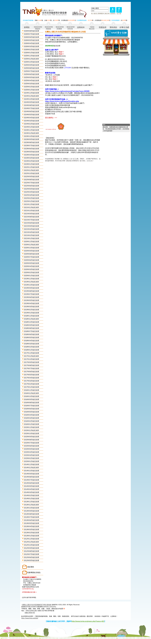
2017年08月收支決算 (31, 365)
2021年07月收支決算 (31, 220)
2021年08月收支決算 (31, 217)
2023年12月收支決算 (31, 130)
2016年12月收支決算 (31, 390)
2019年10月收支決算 (31, 285)
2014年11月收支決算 (31, 467)
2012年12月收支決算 (31, 539)
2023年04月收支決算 (31, 155)
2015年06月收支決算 (31, 446)
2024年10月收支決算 (31, 99)
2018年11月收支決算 (31, 319)
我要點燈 (102, 27)
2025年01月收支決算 (31, 90)
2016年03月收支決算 (31, 418)
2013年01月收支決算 (31, 536)
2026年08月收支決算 (31, 31)
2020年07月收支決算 (31, 257)
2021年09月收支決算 (31, 214)
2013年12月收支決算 (31, 502)
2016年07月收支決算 (31, 406)
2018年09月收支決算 (31, 325)
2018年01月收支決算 (31, 350)
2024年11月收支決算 (31, 96)
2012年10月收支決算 (31, 545)
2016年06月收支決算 (31, 409)
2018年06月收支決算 (31, 334)
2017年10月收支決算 (31, 359)
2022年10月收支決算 (31, 173)
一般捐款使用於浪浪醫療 (59, 27)
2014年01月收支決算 (31, 498)
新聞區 (27, 27)
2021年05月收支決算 (31, 226)
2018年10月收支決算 (31, 322)
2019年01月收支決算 (31, 313)
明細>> (61, 52)
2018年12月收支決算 (31, 316)
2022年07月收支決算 (31, 183)
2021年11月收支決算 (31, 207)
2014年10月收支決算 (31, 471)
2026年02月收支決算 (31, 49)
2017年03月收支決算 (31, 381)
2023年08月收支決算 (31, 142)
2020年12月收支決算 (31, 241)
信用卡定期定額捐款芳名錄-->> (56, 99)
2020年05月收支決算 (31, 263)
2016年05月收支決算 (31, 412)
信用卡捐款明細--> (52, 89)
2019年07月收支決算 (31, 294)
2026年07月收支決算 (31, 34)
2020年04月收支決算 (31, 266)
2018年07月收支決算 (31, 331)
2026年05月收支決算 (31, 40)
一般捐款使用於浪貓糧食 (48, 27)
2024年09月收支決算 (31, 102)
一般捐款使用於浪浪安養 (70, 27)
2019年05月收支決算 (31, 300)
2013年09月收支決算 (31, 511)
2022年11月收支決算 (31, 170)
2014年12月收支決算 (31, 464)
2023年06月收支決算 (31, 149)
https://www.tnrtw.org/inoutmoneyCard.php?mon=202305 (67, 91)
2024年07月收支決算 (31, 108)
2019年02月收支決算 (31, 310)
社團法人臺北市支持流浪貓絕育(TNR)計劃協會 (36, 604)
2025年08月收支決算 (31, 68)
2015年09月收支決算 (31, 437)
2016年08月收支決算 (31, 402)
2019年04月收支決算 (31, 303)
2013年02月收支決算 (31, 532)
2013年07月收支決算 (31, 517)
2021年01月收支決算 (31, 238)
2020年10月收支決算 (31, 248)
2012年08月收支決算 (31, 551)
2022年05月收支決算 (31, 189)
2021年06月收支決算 (31, 223)
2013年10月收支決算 (31, 508)
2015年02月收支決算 (31, 458)
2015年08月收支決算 (31, 440)
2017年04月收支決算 (31, 378)
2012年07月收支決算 (31, 554)
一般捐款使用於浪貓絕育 (37, 27)
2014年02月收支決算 (31, 495)
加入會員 (94, 13)
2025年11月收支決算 (31, 59)
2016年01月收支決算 (31, 424)
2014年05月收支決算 (31, 486)
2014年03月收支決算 (31, 492)
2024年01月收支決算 (31, 127)
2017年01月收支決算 (31, 387)
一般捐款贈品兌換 (91, 27)
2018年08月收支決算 (31, 328)
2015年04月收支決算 (31, 452)
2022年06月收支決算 (31, 186)
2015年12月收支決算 (31, 427)
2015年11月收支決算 (31, 430)
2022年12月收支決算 (31, 167)
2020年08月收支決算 (31, 254)
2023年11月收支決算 (31, 133)
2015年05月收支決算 (31, 449)
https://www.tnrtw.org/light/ (29, 618)
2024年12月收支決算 (31, 93)
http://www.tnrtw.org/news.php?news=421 (88, 621)
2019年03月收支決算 (31, 306)
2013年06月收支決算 (31, 520)
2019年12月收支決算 (31, 279)
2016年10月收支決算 (31, 396)
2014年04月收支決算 (31, 489)
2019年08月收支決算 (31, 291)
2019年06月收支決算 (31, 297)
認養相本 (81, 27)
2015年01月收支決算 (31, 461)
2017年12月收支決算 (31, 353)
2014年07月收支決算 (31, 480)
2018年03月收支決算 (31, 344)
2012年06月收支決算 (31, 557)
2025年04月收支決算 (31, 80)
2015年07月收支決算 (31, 443)
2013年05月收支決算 (31, 523)
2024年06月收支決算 (31, 111)
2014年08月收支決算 (31, 477)
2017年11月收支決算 (31, 356)
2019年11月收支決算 (31, 282)
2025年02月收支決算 (31, 87)
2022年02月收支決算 (31, 198)
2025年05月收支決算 (31, 77)
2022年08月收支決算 (31, 179)
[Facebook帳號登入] (119, 12)
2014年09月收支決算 (31, 474)
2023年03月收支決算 (31, 158)
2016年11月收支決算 (31, 393)
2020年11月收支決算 (31, 245)
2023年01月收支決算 (31, 164)
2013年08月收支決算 (31, 514)
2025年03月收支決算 (31, 83)
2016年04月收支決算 (31, 415)
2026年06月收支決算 (31, 37)
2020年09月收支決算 (31, 251)
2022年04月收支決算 (31, 192)
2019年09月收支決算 (31, 288)
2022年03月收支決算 (31, 195)
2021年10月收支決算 (31, 210)
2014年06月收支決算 (31, 483)
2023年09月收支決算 (31, 139)
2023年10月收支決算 (31, 136)
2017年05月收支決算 (31, 375)
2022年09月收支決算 (31, 176)
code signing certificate (50, 129)
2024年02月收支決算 (31, 124)
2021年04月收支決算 (31, 229)
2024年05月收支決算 (31, 114)
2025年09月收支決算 (31, 65)
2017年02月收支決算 (31, 384)
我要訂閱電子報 (30, 612)
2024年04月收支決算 (31, 118)
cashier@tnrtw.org (27, 589)
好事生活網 (124, 27)
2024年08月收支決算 (31, 105)
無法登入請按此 (110, 13)
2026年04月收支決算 (31, 43)
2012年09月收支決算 (31, 548)
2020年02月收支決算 (31, 272)
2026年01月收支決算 (31, 53)
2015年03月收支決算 (31, 455)
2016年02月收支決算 (31, 421)
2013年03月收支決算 (31, 529)
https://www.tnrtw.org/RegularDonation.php (62, 101)
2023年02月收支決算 (31, 161)
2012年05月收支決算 (31, 560)
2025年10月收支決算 (31, 62)
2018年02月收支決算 (31, 347)
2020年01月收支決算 (31, 275)
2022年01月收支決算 (31, 201)
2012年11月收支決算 (31, 542)
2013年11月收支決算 (31, 505)
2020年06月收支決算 (31, 260)
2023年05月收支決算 (31, 152)
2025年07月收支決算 (31, 71)
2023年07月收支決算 (31, 145)
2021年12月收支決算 (31, 204)
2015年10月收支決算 (31, 433)
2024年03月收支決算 (31, 121)
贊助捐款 (113, 27)
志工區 (119, 13)
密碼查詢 (101, 13)
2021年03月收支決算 (31, 232)
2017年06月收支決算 (31, 371)
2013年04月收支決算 (31, 526)
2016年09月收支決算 (31, 399)
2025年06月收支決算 (31, 74)
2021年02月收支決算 (31, 235)
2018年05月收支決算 (31, 337)
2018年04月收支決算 (31, 341)
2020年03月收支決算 (31, 269)
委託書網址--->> (51, 118)
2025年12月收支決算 (31, 56)
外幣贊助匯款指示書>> (29, 592)
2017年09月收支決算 (31, 362)
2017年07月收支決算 (31, 368)
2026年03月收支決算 (31, 46)
